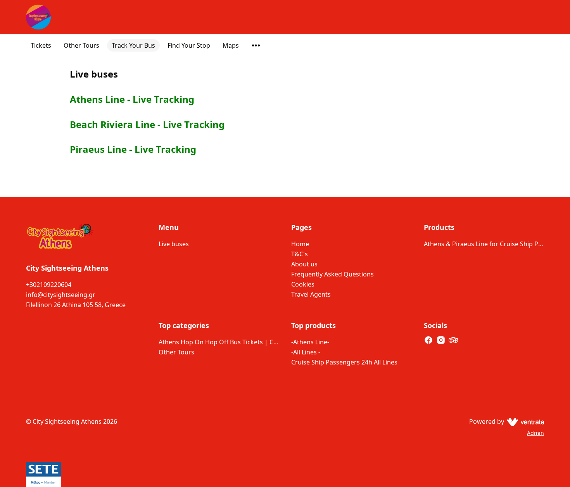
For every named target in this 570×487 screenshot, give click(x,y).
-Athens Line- (310, 342)
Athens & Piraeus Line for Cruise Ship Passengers (484, 244)
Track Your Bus (133, 45)
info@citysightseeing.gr (60, 294)
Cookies (302, 284)
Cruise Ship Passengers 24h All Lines (344, 362)
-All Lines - (305, 352)
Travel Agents (311, 294)
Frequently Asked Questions (332, 274)
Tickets (41, 45)
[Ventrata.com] (524, 421)
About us (304, 264)
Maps (231, 45)
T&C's (299, 254)
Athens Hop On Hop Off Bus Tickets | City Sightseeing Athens (219, 342)
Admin (535, 433)
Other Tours (81, 45)
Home (300, 244)
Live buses (174, 244)
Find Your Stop (189, 45)
